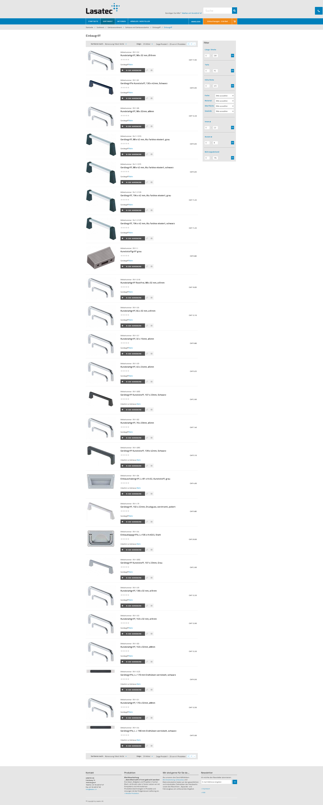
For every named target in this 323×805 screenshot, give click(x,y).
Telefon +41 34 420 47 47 (192, 13)
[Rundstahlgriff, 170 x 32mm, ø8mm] (101, 698)
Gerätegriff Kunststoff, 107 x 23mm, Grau (141, 562)
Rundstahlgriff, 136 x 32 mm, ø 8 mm (138, 590)
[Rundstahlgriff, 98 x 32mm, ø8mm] (101, 107)
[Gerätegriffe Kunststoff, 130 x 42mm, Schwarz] (101, 79)
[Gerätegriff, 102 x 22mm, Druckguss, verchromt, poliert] (101, 502)
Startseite (89, 27)
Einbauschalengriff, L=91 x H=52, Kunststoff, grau (145, 478)
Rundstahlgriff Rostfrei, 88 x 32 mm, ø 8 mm (142, 282)
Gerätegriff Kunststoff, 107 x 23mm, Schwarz (143, 394)
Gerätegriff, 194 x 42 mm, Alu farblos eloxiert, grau (145, 195)
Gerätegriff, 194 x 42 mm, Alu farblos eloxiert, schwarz (147, 223)
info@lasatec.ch (91, 789)
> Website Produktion (131, 793)
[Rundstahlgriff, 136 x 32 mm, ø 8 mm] (101, 586)
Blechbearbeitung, (169, 780)
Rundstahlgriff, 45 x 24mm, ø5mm (137, 366)
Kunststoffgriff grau (131, 251)
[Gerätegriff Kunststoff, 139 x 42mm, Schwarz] (101, 446)
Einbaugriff (156, 27)
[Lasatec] (103, 8)
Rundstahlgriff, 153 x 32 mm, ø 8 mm (138, 619)
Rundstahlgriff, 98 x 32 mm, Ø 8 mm (138, 55)
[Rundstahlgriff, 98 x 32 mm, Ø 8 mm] (101, 51)
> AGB (203, 792)
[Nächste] (194, 44)
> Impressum (205, 788)
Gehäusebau (180, 780)
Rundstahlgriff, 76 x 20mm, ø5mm (137, 422)
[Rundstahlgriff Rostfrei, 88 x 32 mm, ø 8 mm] (101, 278)
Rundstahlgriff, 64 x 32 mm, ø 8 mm (137, 310)
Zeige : (139, 43)
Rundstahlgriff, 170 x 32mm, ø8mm (137, 703)
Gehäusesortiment (115, 27)
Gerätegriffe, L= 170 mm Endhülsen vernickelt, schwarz (148, 675)
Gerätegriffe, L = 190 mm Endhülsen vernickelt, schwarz (148, 730)
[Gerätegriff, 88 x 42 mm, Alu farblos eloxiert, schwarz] (101, 163)
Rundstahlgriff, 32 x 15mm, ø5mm (137, 338)
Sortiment (100, 27)
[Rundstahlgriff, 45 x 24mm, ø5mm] (101, 362)
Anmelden (195, 21)
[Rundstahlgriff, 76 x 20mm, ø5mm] (101, 418)
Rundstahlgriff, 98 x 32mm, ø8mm (137, 111)
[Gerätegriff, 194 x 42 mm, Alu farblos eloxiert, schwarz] (101, 219)
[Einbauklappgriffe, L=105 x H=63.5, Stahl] (101, 530)
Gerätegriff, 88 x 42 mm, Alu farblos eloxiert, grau (145, 139)
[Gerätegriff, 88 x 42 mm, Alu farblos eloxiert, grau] (101, 135)
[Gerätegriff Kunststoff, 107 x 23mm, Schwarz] (101, 390)
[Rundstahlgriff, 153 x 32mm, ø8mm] (101, 642)
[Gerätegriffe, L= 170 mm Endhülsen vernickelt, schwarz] (101, 670)
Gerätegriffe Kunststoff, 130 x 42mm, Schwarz (143, 83)
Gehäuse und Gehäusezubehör (137, 27)
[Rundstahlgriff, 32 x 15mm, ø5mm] (101, 334)
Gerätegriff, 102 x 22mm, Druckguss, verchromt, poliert (148, 506)
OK (232, 55)
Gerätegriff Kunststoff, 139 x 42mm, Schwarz (143, 450)
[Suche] (234, 10)
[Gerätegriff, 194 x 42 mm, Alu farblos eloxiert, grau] (101, 191)
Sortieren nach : (97, 43)
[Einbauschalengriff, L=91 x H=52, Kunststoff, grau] (101, 474)
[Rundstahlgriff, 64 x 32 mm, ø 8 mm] (101, 306)
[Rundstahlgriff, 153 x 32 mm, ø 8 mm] (101, 614)
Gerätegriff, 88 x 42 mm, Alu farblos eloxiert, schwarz (146, 167)
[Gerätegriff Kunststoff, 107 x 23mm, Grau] (101, 558)
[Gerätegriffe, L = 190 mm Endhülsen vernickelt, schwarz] (101, 726)
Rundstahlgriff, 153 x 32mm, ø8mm (137, 647)
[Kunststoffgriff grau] (101, 247)
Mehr (131, 64)
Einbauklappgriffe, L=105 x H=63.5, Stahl (140, 534)
